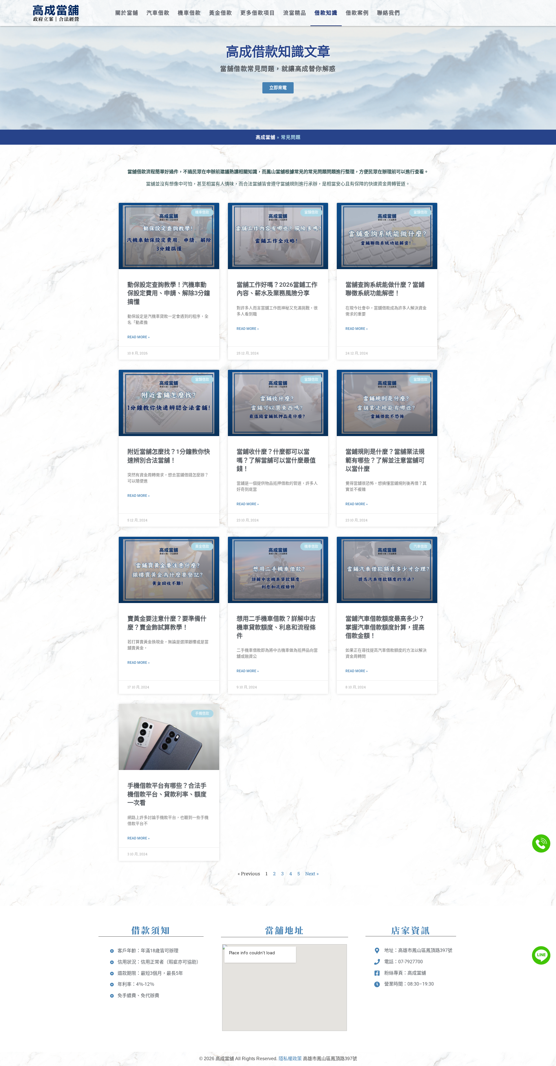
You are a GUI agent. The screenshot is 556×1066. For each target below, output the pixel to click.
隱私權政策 (290, 1058)
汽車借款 (158, 13)
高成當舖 (265, 137)
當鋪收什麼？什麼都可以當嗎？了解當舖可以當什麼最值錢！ (276, 460)
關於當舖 (126, 13)
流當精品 (294, 13)
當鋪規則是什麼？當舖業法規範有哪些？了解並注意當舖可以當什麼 (385, 460)
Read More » (138, 337)
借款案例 (357, 13)
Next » (312, 873)
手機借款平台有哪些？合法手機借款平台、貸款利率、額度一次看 (166, 794)
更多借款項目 (257, 13)
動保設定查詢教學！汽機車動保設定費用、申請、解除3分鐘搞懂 (168, 293)
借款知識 (326, 13)
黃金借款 (220, 13)
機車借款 (189, 13)
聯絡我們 (388, 13)
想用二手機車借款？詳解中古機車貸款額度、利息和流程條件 (276, 627)
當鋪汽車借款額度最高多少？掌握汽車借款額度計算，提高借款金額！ (385, 627)
